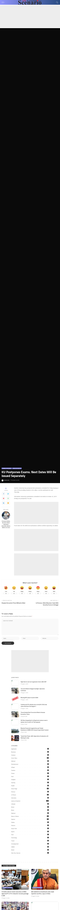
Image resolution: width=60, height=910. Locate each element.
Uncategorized (14, 843)
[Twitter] (8, 494)
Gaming (13, 782)
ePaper (13, 767)
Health (12, 785)
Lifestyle (13, 804)
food (12, 776)
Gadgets (13, 779)
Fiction (13, 773)
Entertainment (14, 764)
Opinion (13, 819)
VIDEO (13, 847)
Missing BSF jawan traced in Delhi (29, 697)
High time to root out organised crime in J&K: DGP (33, 682)
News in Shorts (17, 468)
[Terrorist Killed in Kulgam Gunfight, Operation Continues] (15, 691)
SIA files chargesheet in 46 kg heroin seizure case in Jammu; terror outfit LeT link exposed (34, 721)
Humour (13, 791)
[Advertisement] (30, 16)
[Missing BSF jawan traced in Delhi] (15, 699)
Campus (13, 755)
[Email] (8, 503)
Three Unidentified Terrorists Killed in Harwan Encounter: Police (33, 713)
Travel (12, 840)
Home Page (14, 788)
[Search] (56, 2)
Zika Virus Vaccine (15, 853)
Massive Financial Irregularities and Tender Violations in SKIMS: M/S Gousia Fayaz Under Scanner (35, 729)
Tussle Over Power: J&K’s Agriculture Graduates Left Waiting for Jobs (34, 737)
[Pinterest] (3, 498)
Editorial (13, 761)
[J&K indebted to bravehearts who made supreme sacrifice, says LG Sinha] (44, 879)
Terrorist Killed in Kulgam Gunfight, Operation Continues (33, 689)
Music (12, 810)
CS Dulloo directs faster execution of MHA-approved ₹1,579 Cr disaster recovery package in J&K (15, 894)
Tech (12, 834)
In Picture (13, 794)
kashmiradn (6, 480)
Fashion (13, 770)
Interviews (13, 798)
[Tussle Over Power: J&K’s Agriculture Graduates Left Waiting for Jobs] (15, 738)
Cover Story (14, 758)
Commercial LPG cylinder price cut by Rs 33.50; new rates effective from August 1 (34, 705)
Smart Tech (14, 828)
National (13, 813)
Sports (12, 831)
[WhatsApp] (8, 498)
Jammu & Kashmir (6, 468)
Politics (13, 822)
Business (13, 752)
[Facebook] (3, 494)
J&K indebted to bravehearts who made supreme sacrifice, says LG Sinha (42, 893)
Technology (14, 837)
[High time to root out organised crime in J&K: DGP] (15, 683)
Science (13, 825)
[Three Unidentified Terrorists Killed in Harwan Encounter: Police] (15, 714)
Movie (12, 807)
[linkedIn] (3, 503)
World (12, 850)
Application (14, 749)
